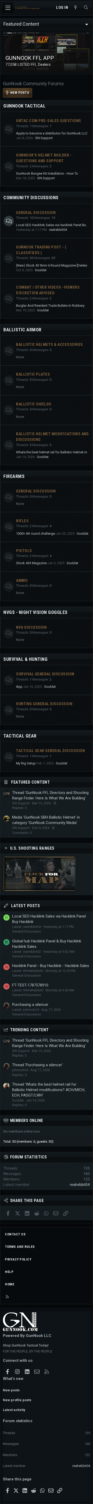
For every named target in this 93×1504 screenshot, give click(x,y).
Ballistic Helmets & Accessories (49, 344)
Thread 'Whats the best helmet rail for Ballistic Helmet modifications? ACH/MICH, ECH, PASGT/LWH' (48, 1090)
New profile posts (17, 1400)
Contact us (15, 1234)
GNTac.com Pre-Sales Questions (48, 120)
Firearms (14, 476)
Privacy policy (18, 1259)
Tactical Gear (20, 736)
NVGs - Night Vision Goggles (35, 612)
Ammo (22, 580)
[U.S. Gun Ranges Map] (39, 889)
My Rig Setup (26, 763)
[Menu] (7, 7)
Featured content (30, 782)
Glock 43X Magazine (31, 563)
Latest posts (25, 905)
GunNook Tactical (24, 106)
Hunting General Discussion (44, 703)
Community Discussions (31, 197)
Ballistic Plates (33, 374)
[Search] (86, 7)
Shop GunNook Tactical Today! (26, 1345)
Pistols (24, 550)
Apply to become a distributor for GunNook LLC (51, 133)
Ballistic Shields (33, 404)
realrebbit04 (58, 230)
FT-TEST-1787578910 (30, 985)
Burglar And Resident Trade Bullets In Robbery (50, 305)
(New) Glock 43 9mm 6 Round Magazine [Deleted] (53, 265)
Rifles (22, 521)
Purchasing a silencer (30, 1004)
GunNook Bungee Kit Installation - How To (47, 173)
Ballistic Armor (22, 329)
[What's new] (76, 7)
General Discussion (36, 212)
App (19, 687)
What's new (13, 1378)
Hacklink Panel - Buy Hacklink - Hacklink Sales (50, 965)
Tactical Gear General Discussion (50, 750)
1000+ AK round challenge (35, 533)
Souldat (41, 270)
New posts (11, 1390)
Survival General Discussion (45, 674)
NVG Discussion (31, 627)
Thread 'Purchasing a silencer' (37, 1065)
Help (9, 1272)
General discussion (36, 491)
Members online (26, 1120)
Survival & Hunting (25, 659)
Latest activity (14, 1410)
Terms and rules (20, 1247)
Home (9, 1284)
